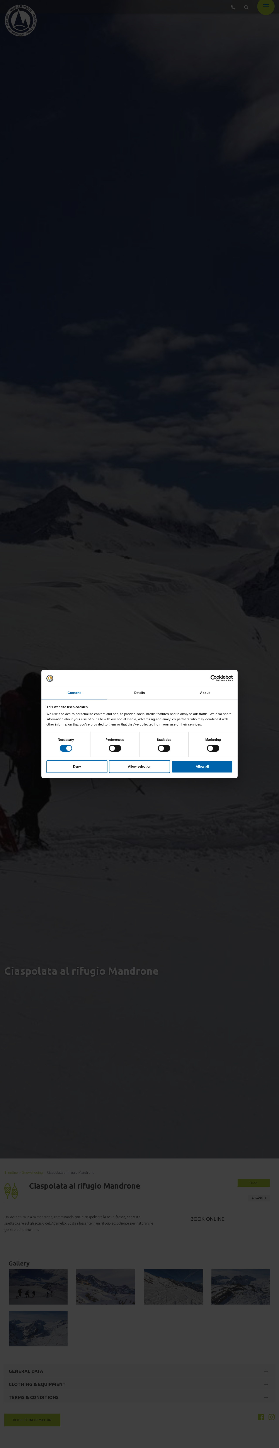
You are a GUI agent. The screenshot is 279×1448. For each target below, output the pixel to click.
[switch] (115, 748)
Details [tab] (139, 693)
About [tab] (205, 693)
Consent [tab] (74, 693)
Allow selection (139, 766)
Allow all (202, 766)
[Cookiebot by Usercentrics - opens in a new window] (214, 678)
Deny (77, 766)
